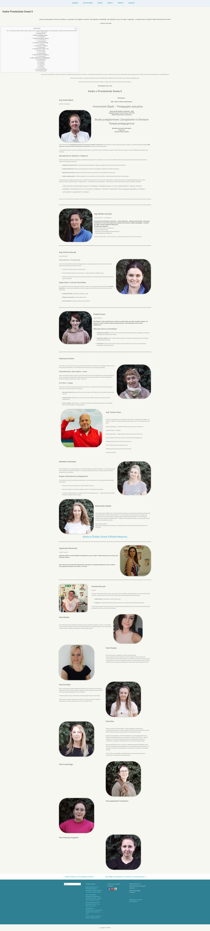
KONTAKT (131, 3)
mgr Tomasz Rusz (42, 51)
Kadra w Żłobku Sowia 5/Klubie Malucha (40, 58)
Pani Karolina (42, 65)
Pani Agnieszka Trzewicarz (42, 69)
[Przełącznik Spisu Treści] (75, 28)
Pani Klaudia (42, 63)
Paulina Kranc (42, 44)
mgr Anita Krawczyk (42, 41)
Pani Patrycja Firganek (42, 70)
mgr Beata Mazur (42, 36)
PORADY (120, 3)
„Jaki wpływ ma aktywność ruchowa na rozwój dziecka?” (126, 877)
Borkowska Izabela (42, 56)
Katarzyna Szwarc (42, 47)
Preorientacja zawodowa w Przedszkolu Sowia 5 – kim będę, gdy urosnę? (93, 904)
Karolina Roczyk (42, 60)
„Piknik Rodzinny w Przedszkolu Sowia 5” (78, 877)
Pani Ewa (42, 66)
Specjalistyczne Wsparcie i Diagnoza (41, 38)
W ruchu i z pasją (41, 50)
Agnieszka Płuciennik (42, 59)
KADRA (100, 3)
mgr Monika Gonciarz (42, 39)
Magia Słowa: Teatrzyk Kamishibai (41, 42)
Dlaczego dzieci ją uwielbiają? (41, 45)
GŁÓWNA (75, 3)
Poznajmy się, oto (41, 33)
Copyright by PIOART (105, 927)
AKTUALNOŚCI (88, 3)
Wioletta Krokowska (42, 53)
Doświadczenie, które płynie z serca (41, 48)
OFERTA (110, 3)
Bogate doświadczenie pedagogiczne (41, 54)
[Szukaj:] (72, 884)
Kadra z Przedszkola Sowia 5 (40, 35)
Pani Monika (42, 62)
